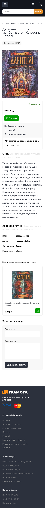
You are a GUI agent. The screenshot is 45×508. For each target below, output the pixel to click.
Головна (5, 23)
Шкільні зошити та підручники (16, 461)
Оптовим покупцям (17, 134)
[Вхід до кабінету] (33, 4)
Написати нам (9, 503)
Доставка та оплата (11, 424)
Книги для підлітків (34, 23)
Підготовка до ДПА (11, 469)
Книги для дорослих (11, 481)
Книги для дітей (17, 23)
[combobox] (18, 11)
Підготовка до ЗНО (11, 465)
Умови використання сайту (15, 444)
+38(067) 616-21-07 (10, 499)
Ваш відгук (10, 341)
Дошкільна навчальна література (17, 473)
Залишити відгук (16, 365)
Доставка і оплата (16, 126)
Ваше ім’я (10, 329)
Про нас (6, 432)
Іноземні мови (9, 477)
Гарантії (11, 130)
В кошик (13, 118)
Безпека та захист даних (13, 440)
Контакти (6, 448)
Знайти (38, 11)
